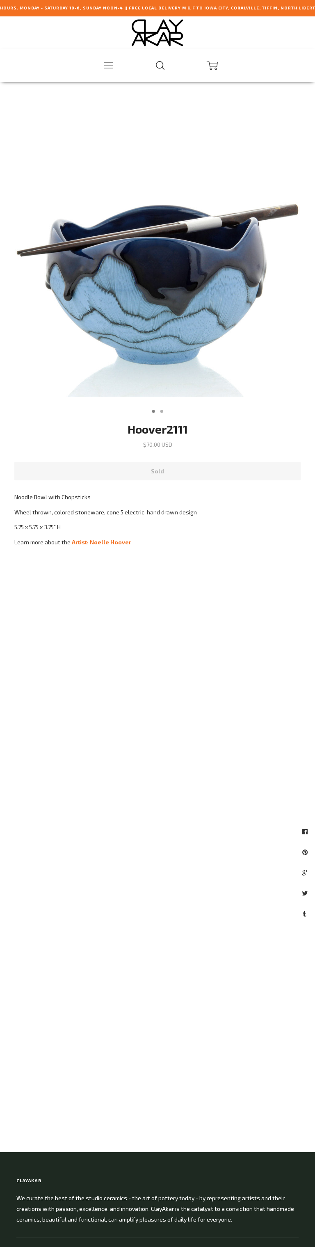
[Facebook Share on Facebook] (306, 831)
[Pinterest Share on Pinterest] (306, 851)
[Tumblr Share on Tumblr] (306, 913)
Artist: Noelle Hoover (101, 542)
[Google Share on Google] (306, 872)
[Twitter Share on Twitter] (306, 893)
